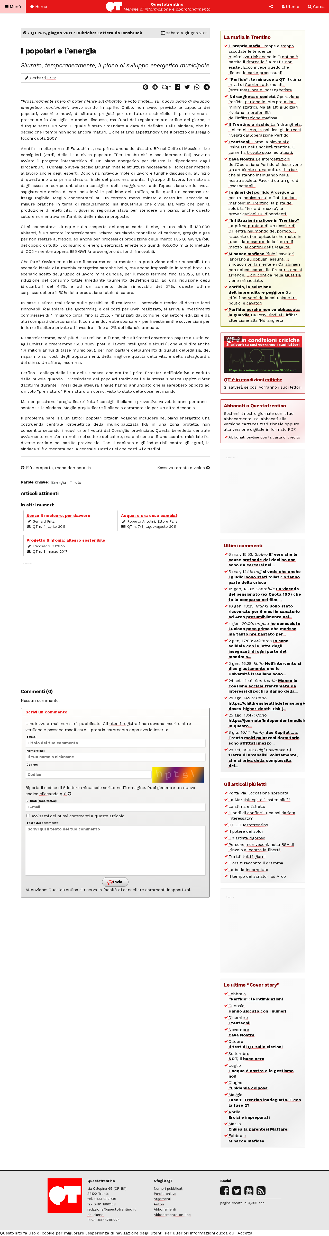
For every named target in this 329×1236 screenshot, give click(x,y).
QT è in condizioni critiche (253, 380)
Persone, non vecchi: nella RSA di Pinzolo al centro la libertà (261, 847)
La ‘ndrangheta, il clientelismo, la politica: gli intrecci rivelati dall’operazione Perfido (265, 130)
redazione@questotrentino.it (111, 1209)
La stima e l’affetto (247, 806)
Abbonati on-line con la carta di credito (264, 437)
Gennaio (257, 1008)
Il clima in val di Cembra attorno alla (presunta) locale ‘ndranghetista (265, 85)
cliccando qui (54, 793)
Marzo (258, 1126)
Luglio (261, 1071)
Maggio (265, 1100)
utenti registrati (124, 723)
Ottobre (255, 1044)
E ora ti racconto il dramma (256, 863)
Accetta (244, 1233)
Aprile (249, 1114)
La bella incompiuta (248, 869)
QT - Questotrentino (248, 824)
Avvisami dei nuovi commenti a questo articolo (77, 815)
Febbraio (256, 996)
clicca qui (225, 1233)
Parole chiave (165, 1194)
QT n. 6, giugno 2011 (51, 32)
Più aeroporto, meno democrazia (57, 467)
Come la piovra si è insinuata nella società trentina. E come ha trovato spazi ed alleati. (262, 147)
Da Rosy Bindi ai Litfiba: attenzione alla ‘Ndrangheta (264, 315)
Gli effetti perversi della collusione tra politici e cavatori (263, 294)
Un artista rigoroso (247, 838)
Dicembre (239, 1020)
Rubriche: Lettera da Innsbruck (109, 32)
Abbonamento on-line (172, 1215)
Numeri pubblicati (168, 1188)
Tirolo (75, 482)
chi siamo (95, 1215)
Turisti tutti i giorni (247, 856)
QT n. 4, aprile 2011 (49, 526)
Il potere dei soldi (246, 831)
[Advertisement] (115, 622)
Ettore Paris (167, 521)
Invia (117, 882)
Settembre (246, 1056)
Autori (159, 1204)
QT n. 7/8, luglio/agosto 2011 (151, 526)
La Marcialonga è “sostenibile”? (259, 799)
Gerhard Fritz (43, 77)
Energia (58, 482)
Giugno (249, 1085)
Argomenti (162, 1199)
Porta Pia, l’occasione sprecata (258, 793)
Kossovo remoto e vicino (181, 467)
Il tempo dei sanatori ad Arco (257, 876)
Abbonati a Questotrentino (255, 406)
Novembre (241, 1032)
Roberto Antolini (141, 521)
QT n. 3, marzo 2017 (50, 551)
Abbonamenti (165, 1209)
